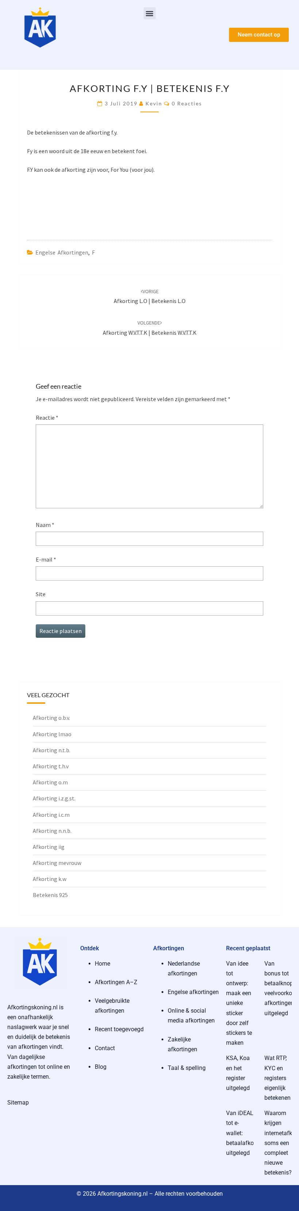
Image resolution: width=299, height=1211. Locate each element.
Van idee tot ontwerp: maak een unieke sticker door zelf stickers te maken (239, 1003)
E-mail (46, 559)
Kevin (153, 103)
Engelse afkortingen (61, 252)
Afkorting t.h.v (51, 766)
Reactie (47, 417)
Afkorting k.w (49, 878)
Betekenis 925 (50, 894)
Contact (105, 1048)
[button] (150, 13)
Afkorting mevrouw (57, 862)
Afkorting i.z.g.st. (54, 798)
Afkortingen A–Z (116, 982)
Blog (100, 1066)
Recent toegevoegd (119, 1029)
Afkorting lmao (52, 734)
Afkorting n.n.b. (52, 830)
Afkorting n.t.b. (51, 750)
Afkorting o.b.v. (51, 717)
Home (102, 963)
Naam (45, 524)
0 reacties (187, 103)
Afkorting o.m (50, 782)
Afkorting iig (49, 846)
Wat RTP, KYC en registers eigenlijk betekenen (277, 1078)
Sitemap (18, 1102)
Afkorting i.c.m (51, 814)
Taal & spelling (187, 1067)
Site (41, 594)
